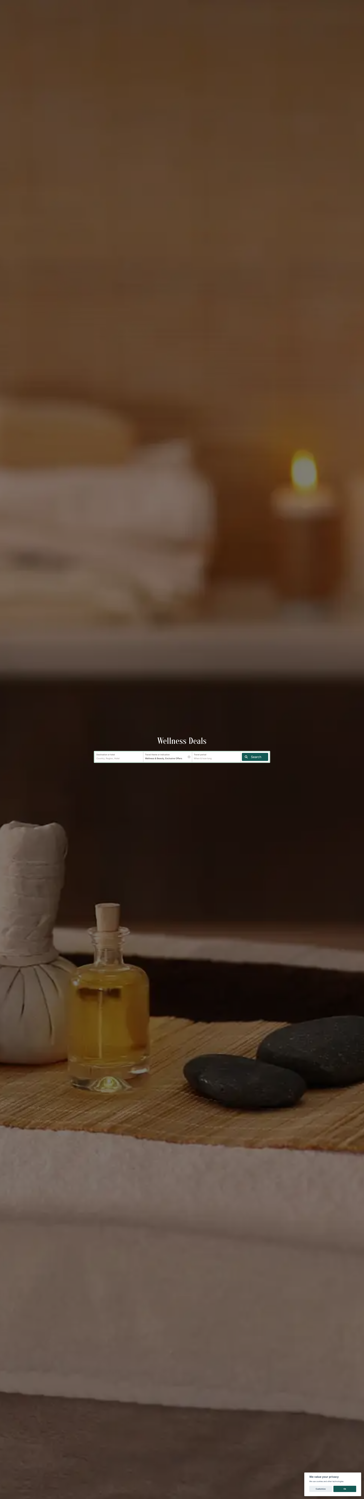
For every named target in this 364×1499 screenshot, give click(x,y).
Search (256, 757)
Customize (321, 1489)
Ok (345, 1489)
